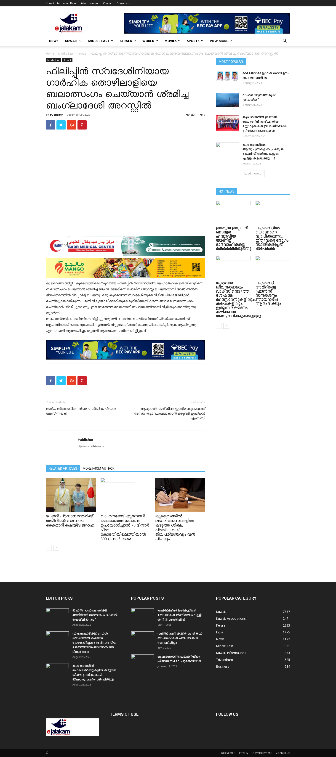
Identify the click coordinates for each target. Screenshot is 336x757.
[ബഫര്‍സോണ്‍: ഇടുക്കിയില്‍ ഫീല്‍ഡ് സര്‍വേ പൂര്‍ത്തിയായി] (142, 662)
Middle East (98, 41)
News (54, 41)
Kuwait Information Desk (61, 3)
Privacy (243, 753)
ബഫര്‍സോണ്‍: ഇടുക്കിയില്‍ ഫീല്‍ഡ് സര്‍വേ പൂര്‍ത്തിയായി (179, 659)
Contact (107, 3)
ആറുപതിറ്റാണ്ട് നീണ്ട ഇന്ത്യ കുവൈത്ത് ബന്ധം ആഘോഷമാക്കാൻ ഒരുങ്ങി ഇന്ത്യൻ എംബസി (169, 413)
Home (50, 54)
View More (219, 41)
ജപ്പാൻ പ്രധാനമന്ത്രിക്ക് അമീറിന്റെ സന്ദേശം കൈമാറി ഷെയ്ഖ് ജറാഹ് (70, 520)
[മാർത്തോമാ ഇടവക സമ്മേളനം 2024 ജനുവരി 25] (227, 76)
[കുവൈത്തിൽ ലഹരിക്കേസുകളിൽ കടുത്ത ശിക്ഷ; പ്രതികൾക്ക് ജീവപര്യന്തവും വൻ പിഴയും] (180, 495)
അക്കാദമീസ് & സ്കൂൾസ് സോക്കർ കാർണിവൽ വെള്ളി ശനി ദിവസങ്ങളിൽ (179, 615)
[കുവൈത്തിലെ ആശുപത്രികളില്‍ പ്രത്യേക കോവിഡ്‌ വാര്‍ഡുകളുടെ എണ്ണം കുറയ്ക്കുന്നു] (227, 151)
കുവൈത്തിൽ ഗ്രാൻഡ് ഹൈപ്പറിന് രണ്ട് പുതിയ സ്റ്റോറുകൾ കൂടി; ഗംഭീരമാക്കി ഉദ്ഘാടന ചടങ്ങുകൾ (265, 124)
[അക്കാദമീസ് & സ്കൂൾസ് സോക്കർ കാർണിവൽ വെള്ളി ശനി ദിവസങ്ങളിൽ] (142, 616)
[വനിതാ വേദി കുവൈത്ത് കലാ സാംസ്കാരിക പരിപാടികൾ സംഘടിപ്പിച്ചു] (142, 639)
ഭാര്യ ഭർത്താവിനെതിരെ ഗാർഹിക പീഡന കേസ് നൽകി (81, 411)
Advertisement (89, 3)
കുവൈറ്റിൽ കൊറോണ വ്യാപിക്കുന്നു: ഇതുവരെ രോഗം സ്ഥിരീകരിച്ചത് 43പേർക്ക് (272, 238)
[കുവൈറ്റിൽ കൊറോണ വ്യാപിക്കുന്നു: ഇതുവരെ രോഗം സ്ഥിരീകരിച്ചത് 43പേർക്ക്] (273, 213)
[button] (284, 41)
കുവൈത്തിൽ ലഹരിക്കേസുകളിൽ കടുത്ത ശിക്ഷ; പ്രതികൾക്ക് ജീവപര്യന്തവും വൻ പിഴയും (175, 527)
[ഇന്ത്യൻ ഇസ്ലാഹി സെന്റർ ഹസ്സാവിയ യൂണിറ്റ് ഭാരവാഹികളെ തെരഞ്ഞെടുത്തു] (233, 213)
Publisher (56, 114)
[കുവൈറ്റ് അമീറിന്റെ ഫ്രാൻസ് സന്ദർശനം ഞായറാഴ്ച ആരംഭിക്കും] (273, 268)
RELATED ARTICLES (63, 468)
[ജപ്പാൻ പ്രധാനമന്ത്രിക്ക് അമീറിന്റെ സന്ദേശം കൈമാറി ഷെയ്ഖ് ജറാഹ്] (71, 495)
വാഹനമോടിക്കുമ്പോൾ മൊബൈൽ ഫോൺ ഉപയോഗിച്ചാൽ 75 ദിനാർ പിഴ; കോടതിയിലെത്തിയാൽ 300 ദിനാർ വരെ (94, 642)
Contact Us (283, 753)
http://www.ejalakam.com (91, 446)
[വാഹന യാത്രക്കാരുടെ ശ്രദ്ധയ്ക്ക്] (227, 100)
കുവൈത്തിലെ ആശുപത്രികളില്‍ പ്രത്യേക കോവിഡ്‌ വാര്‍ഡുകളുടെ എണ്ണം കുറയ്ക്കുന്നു (263, 152)
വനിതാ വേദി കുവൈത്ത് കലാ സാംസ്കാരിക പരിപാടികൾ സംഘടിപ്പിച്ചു (180, 638)
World (148, 41)
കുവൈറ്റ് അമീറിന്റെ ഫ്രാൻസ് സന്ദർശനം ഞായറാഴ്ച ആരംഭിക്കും (268, 293)
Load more (251, 173)
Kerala (126, 41)
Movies (171, 41)
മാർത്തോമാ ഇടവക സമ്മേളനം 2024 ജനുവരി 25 (266, 75)
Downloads (123, 3)
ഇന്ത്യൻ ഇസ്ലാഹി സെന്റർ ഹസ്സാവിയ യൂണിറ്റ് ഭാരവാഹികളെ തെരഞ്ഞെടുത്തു (233, 238)
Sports (193, 41)
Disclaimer (228, 753)
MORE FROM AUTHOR (99, 468)
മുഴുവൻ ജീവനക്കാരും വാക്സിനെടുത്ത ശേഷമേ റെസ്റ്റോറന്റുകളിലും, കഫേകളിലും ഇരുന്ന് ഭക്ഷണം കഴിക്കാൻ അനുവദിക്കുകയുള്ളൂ (238, 299)
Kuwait (71, 41)
